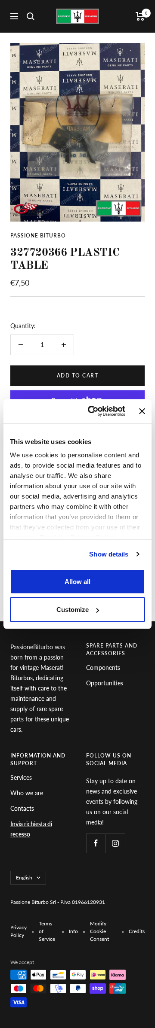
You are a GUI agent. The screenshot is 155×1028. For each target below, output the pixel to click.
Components (103, 667)
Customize (72, 609)
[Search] (30, 16)
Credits (137, 931)
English (24, 877)
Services (21, 777)
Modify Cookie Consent (99, 931)
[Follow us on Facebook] (95, 843)
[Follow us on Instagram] (115, 843)
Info (73, 931)
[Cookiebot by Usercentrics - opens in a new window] (92, 411)
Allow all (77, 581)
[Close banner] (142, 411)
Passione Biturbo (38, 235)
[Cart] (140, 16)
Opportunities (104, 683)
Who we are (26, 793)
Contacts (22, 808)
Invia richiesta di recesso (31, 829)
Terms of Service (47, 931)
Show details (108, 554)
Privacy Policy (18, 931)
